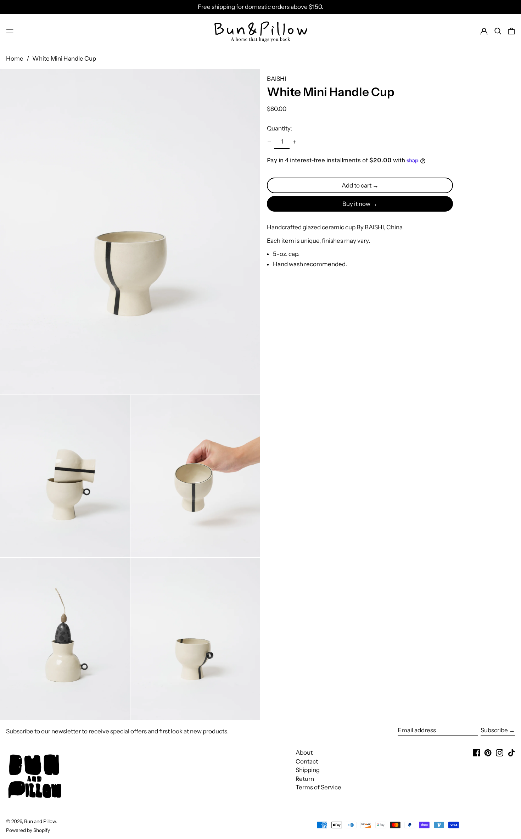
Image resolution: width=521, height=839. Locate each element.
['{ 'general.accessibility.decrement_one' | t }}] (269, 142)
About (304, 752)
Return (305, 778)
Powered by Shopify (28, 830)
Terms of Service (318, 787)
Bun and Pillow (40, 821)
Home (14, 58)
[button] (498, 31)
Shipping (308, 769)
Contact (307, 761)
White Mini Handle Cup (64, 58)
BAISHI (276, 78)
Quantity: (279, 128)
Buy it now (356, 203)
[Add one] (295, 142)
